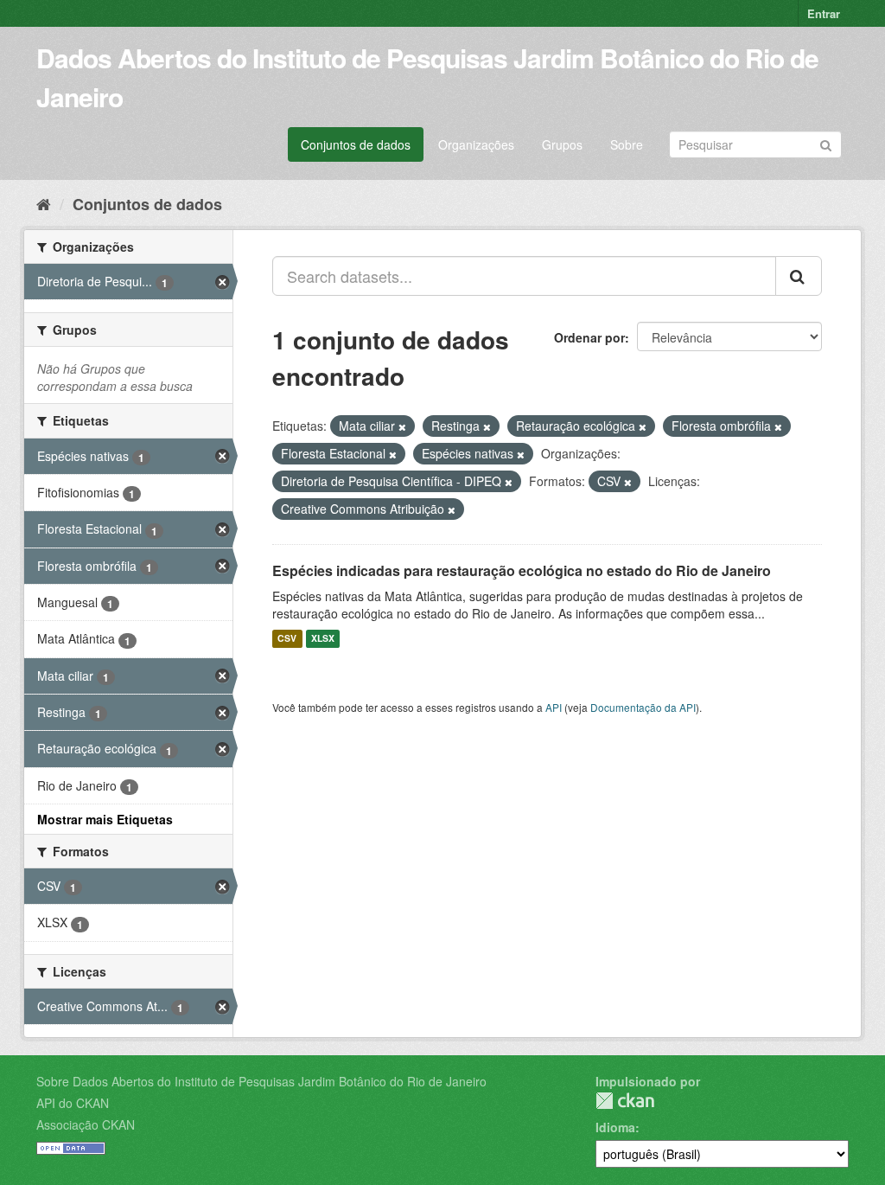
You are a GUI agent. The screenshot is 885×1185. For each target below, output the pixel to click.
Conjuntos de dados (356, 144)
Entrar (823, 13)
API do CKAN (72, 1102)
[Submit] (825, 143)
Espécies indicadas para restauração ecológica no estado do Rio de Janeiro (521, 570)
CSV (286, 638)
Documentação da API (643, 707)
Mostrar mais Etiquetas (105, 819)
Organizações (476, 144)
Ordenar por (589, 337)
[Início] (43, 203)
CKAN (624, 1101)
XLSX (322, 638)
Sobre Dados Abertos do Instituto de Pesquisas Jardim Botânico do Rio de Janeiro (261, 1081)
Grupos (562, 144)
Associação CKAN (85, 1124)
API (553, 707)
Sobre (626, 144)
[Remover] (402, 426)
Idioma (615, 1127)
